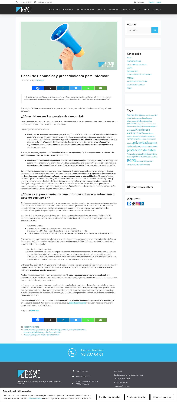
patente (153, 139)
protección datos (150, 146)
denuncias (41, 330)
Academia (113, 9)
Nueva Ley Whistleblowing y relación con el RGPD (42, 332)
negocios (144, 136)
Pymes (129, 154)
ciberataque (137, 118)
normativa (151, 136)
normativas (142, 139)
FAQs (146, 9)
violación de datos (133, 165)
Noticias (136, 9)
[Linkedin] (63, 88)
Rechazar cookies (137, 397)
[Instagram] (138, 203)
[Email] (101, 88)
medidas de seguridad (133, 136)
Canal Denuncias (30, 330)
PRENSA (130, 78)
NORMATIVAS (29, 327)
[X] (50, 88)
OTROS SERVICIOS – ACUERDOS (139, 75)
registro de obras (151, 157)
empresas (131, 130)
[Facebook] (38, 88)
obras (148, 139)
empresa (153, 127)
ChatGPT (130, 118)
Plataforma (68, 9)
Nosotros (126, 9)
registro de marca (139, 157)
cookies (144, 121)
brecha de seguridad (150, 115)
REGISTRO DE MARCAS (135, 85)
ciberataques (146, 118)
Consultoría (54, 9)
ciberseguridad (134, 121)
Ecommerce (146, 127)
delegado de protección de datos (146, 124)
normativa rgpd (133, 139)
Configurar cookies (110, 397)
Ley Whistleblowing (53, 330)
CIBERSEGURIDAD (134, 61)
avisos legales (138, 115)
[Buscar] (154, 30)
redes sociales (145, 154)
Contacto (157, 9)
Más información (35, 398)
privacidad (64, 330)
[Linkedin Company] (142, 203)
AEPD (129, 58)
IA (136, 129)
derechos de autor (133, 127)
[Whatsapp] (88, 88)
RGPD (37, 327)
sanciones (140, 161)
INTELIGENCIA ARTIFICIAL (137, 64)
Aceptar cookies (162, 397)
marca (145, 133)
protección (140, 146)
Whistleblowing (79, 330)
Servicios (101, 9)
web (141, 165)
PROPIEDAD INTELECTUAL (137, 81)
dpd (140, 127)
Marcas (150, 133)
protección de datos (141, 150)
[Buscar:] (139, 30)
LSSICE (129, 68)
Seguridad (148, 161)
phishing (130, 143)
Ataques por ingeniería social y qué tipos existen (41, 335)
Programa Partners (85, 9)
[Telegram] (75, 88)
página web (136, 154)
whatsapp (146, 165)
